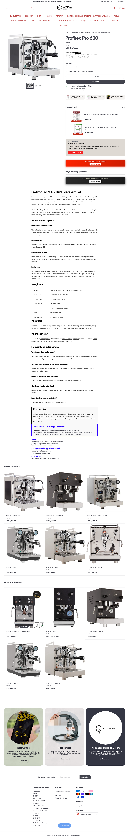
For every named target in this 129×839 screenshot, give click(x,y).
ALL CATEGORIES (39, 801)
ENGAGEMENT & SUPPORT (68, 21)
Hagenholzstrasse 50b (44, 452)
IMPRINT (36, 815)
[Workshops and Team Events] (105, 728)
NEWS (35, 793)
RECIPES (49, 16)
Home (67, 33)
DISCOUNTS (29, 16)
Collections (74, 33)
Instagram (35, 459)
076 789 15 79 (42, 441)
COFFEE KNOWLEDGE (18, 21)
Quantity (69, 63)
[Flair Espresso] (64, 728)
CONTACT (36, 820)
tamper (76, 339)
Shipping (76, 71)
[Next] (62, 86)
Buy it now (95, 82)
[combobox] (19, 8)
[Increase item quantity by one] (75, 67)
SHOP (39, 16)
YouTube (56, 459)
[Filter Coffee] (23, 728)
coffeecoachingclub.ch (46, 445)
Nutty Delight (45, 341)
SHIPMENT (36, 818)
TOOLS (116, 16)
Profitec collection (65, 341)
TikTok (49, 459)
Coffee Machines (84, 33)
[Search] (31, 8)
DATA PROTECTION (39, 806)
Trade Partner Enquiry (40, 823)
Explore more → (75, 152)
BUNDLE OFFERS (15, 16)
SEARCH (36, 803)
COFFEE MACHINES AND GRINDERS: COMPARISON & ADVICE (88, 16)
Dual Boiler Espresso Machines (101, 33)
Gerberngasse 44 (41, 450)
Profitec (18, 582)
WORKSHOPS (113, 21)
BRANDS (83, 21)
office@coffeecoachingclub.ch (47, 443)
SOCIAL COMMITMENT (47, 21)
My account (37, 825)
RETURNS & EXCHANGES (41, 811)
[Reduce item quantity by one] (68, 67)
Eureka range (67, 339)
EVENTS (35, 796)
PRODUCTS (37, 798)
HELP (33, 21)
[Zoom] (33, 57)
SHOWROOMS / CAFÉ (97, 21)
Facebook (43, 459)
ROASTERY (59, 16)
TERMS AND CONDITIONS (41, 808)
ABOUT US (64, 26)
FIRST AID (36, 813)
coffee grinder (45, 339)
